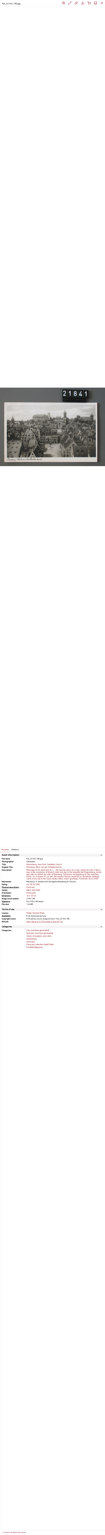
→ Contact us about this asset (13, 1532)
